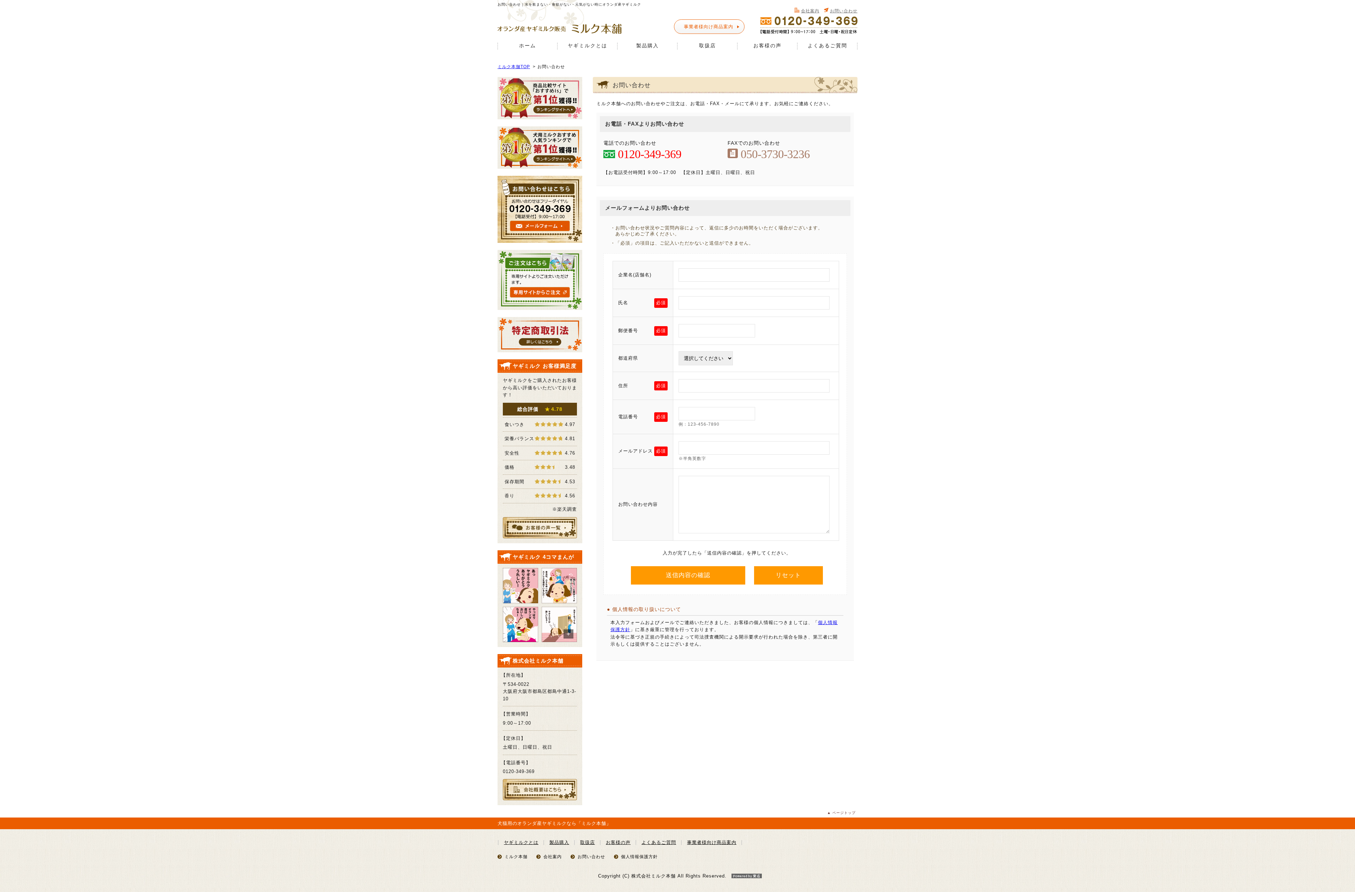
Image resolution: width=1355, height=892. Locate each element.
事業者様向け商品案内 (708, 26)
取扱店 (707, 45)
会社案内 (810, 11)
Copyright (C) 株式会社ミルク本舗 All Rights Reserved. (662, 876)
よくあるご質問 (827, 45)
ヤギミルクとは (587, 45)
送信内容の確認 (688, 575)
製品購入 (647, 45)
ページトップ (844, 813)
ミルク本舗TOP (514, 67)
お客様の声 (767, 45)
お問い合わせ (843, 11)
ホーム (527, 45)
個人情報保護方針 (639, 857)
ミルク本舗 (516, 857)
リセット (788, 575)
